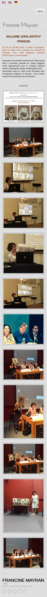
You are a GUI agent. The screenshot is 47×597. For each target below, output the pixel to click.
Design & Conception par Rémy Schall (17, 586)
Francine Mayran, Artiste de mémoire (20, 25)
